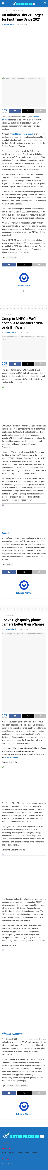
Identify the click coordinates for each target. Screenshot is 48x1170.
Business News (18, 11)
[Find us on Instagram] (11, 1163)
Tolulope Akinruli (10, 332)
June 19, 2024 (22, 24)
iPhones (10, 1086)
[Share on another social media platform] (40, 111)
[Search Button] (45, 3)
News (9, 11)
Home (4, 11)
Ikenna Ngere (9, 24)
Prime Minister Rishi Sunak (21, 134)
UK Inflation (11, 257)
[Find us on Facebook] (2, 1163)
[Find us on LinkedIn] (8, 1163)
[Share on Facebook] (15, 111)
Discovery (10, 615)
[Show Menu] (3, 3)
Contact (34, 1153)
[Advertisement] (24, 51)
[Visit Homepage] (24, 3)
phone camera (11, 757)
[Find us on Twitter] (5, 1163)
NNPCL (9, 564)
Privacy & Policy (23, 1153)
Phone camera (21, 1086)
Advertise (12, 1153)
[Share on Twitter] (28, 111)
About (4, 1153)
